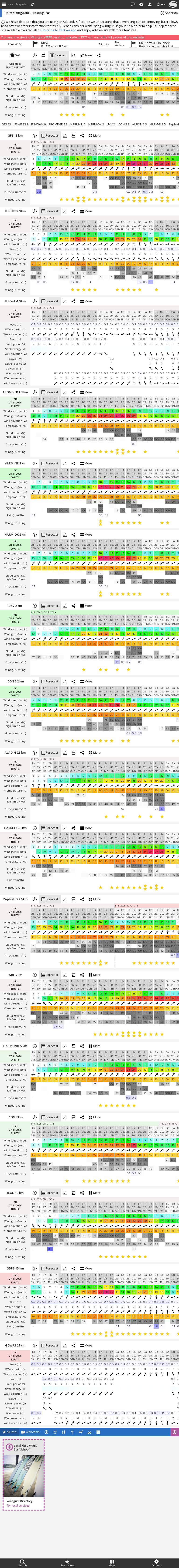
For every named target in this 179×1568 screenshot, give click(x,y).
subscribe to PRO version (58, 30)
